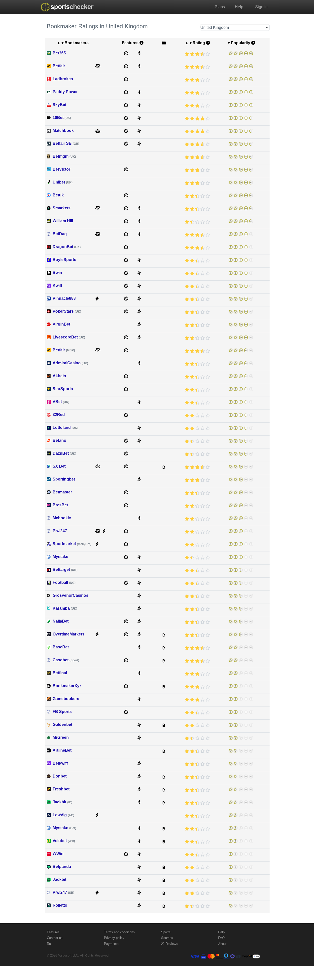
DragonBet (67, 247)
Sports (166, 932)
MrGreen (61, 737)
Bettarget (65, 569)
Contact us (55, 938)
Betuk (58, 195)
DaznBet (64, 453)
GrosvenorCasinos (70, 595)
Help (239, 7)
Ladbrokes (63, 79)
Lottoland (65, 427)
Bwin (57, 272)
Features (53, 932)
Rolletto (60, 905)
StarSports (63, 389)
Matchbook (63, 130)
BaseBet (61, 647)
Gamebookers (66, 699)
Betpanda (62, 866)
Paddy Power (65, 92)
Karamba (65, 608)
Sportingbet (64, 479)
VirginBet (61, 324)
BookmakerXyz (67, 686)
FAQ (221, 938)
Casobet (66, 660)
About (222, 944)
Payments (111, 944)
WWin (58, 854)
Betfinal (60, 673)
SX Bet (59, 466)
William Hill (63, 221)
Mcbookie (62, 518)
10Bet (62, 117)
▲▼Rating (195, 43)
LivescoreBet (69, 337)
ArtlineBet (62, 750)
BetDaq (60, 234)
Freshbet (61, 789)
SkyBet (59, 105)
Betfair (59, 66)
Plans (220, 7)
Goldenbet (62, 724)
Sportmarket (72, 544)
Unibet (62, 182)
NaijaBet (61, 621)
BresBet (60, 505)
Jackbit (62, 802)
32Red (59, 414)
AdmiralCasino (70, 363)
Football (64, 582)
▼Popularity (238, 43)
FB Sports (62, 711)
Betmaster (62, 492)
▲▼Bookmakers (73, 43)
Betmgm (64, 156)
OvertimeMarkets (68, 634)
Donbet (60, 776)
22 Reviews (169, 944)
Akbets (59, 376)
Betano (59, 440)
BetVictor (61, 169)
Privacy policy (114, 938)
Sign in (261, 7)
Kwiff (57, 285)
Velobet (64, 841)
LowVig (63, 815)
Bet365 (59, 53)
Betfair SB (66, 143)
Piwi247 (60, 531)
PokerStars (67, 311)
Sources (167, 938)
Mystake (60, 557)
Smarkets (61, 208)
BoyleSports (64, 260)
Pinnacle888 (64, 298)
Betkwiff (60, 763)
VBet (61, 402)
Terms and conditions (119, 932)
